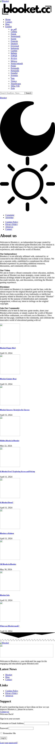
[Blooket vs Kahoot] (10, 528)
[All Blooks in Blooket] (10, 559)
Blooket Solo (5, 595)
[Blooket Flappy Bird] (10, 343)
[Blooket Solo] (10, 590)
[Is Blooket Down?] (10, 497)
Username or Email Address (12, 723)
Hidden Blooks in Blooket (9, 441)
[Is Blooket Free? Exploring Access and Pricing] (10, 466)
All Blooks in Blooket (8, 564)
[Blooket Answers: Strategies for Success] (10, 404)
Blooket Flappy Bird (7, 348)
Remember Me (9, 733)
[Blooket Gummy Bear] (10, 373)
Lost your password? (9, 743)
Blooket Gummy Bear (8, 379)
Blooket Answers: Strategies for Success (15, 410)
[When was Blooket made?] (10, 621)
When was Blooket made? (9, 626)
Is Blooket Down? (6, 502)
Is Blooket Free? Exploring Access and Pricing (17, 471)
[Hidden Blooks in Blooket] (10, 435)
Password (4, 728)
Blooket (3, 98)
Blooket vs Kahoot (7, 533)
